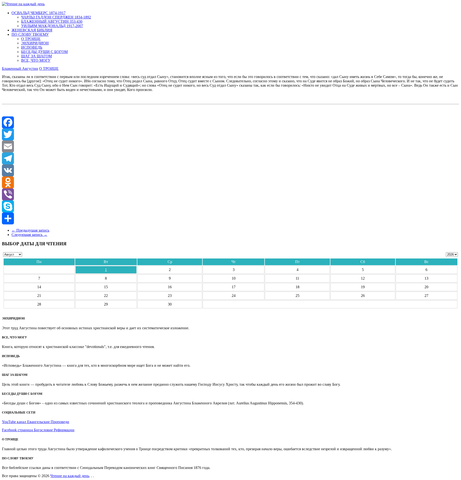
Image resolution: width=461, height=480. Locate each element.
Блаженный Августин (20, 68)
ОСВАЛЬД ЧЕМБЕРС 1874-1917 (39, 13)
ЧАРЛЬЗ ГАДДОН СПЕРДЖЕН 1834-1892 (56, 17)
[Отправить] (230, 218)
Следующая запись (29, 235)
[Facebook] (230, 122)
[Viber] (230, 194)
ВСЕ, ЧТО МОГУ (35, 60)
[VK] (230, 170)
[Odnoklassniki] (230, 182)
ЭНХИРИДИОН (35, 43)
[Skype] (230, 206)
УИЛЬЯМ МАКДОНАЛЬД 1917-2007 (52, 26)
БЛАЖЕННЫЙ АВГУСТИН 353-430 (51, 21)
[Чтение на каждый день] (23, 4)
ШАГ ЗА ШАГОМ (36, 56)
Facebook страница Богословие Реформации (38, 430)
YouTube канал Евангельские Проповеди (35, 422)
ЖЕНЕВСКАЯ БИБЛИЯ (32, 30)
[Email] (230, 146)
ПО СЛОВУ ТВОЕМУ (30, 34)
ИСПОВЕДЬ (31, 47)
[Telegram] (230, 158)
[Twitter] (230, 134)
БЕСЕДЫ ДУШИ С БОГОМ (44, 52)
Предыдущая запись (30, 230)
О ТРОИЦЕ (31, 39)
